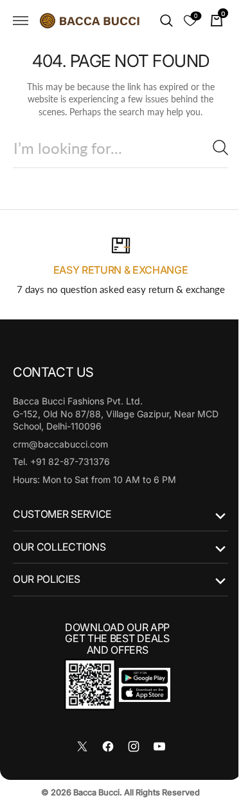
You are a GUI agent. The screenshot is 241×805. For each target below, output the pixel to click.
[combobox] (116, 147)
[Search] (211, 147)
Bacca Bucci (92, 792)
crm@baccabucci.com (60, 444)
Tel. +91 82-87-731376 (61, 461)
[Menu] (20, 20)
